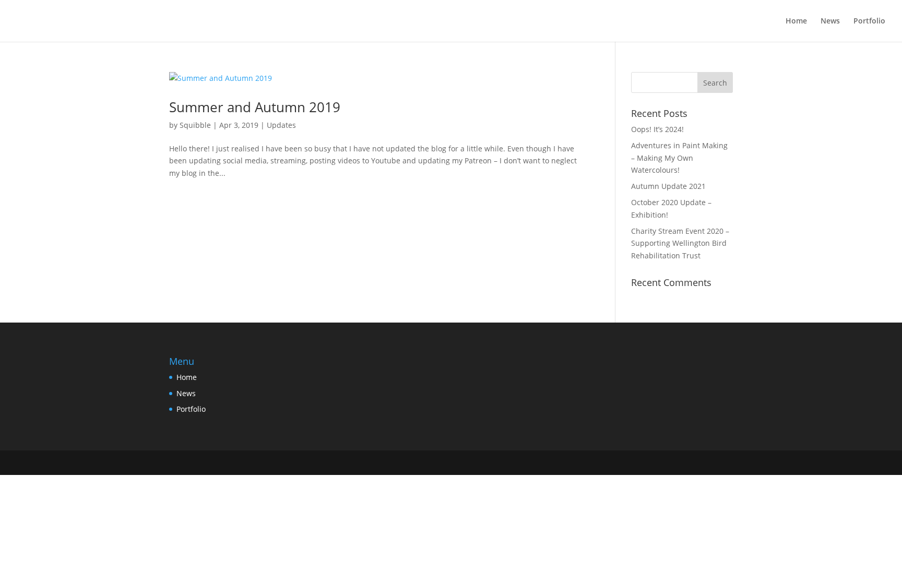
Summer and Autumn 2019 (254, 107)
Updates (281, 125)
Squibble (195, 125)
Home (796, 21)
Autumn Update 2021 (668, 186)
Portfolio (869, 21)
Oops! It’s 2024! (657, 129)
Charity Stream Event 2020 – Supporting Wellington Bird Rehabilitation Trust (680, 243)
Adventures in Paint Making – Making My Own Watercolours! (679, 157)
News (830, 21)
